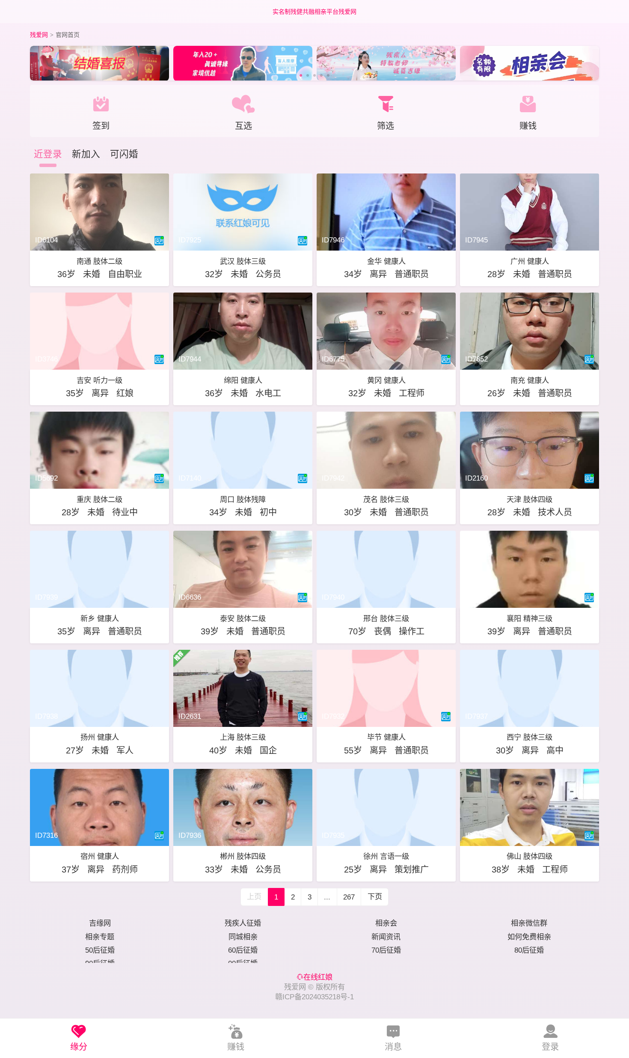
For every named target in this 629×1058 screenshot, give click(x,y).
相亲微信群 (529, 923)
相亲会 (386, 923)
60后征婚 (243, 950)
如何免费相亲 (529, 936)
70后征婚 (386, 950)
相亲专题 (99, 936)
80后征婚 (529, 950)
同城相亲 (243, 936)
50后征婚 (100, 950)
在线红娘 (317, 977)
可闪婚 (124, 154)
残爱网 (39, 34)
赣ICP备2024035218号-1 (314, 996)
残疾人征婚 (243, 923)
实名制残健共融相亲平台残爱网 (314, 11)
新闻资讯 (386, 936)
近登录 (48, 154)
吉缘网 (100, 923)
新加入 (86, 154)
